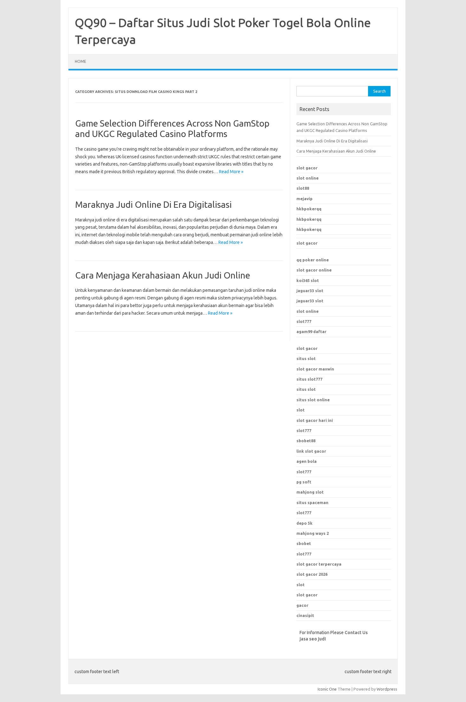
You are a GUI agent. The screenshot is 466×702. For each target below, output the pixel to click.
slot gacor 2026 (311, 574)
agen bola (306, 461)
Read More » (231, 171)
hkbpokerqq (308, 209)
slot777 (303, 321)
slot (300, 410)
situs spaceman (312, 502)
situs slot (306, 358)
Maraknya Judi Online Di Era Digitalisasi (153, 204)
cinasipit (305, 615)
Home (80, 61)
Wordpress (387, 689)
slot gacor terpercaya (318, 564)
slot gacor (307, 168)
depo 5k (304, 523)
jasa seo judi (313, 638)
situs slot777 (309, 379)
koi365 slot (307, 280)
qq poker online (312, 260)
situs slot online (313, 399)
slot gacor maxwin (315, 369)
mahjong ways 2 (312, 533)
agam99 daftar (311, 331)
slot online (307, 178)
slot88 (302, 188)
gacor (302, 605)
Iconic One (327, 689)
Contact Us (356, 632)
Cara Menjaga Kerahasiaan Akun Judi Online (162, 275)
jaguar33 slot (309, 290)
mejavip (304, 198)
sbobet (303, 543)
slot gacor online (314, 270)
